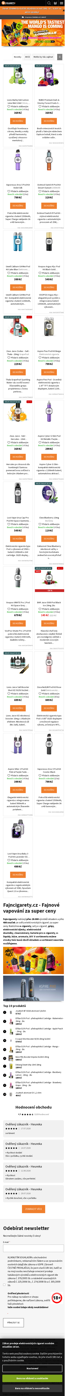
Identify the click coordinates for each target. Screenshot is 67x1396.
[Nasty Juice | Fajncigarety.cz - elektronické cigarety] (32, 963)
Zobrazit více (32, 1210)
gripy (57, 929)
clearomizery (21, 936)
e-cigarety (32, 929)
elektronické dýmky (14, 933)
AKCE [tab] (26, 57)
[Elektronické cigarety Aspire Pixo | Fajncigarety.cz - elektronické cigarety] (32, 990)
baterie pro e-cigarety (42, 936)
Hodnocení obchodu (32, 1108)
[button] (6, 33)
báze (14, 940)
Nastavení (32, 1368)
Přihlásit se (13, 1323)
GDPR (54, 1265)
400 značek (14, 926)
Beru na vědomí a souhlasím (32, 1378)
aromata (23, 940)
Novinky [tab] (16, 57)
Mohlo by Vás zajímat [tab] (42, 57)
